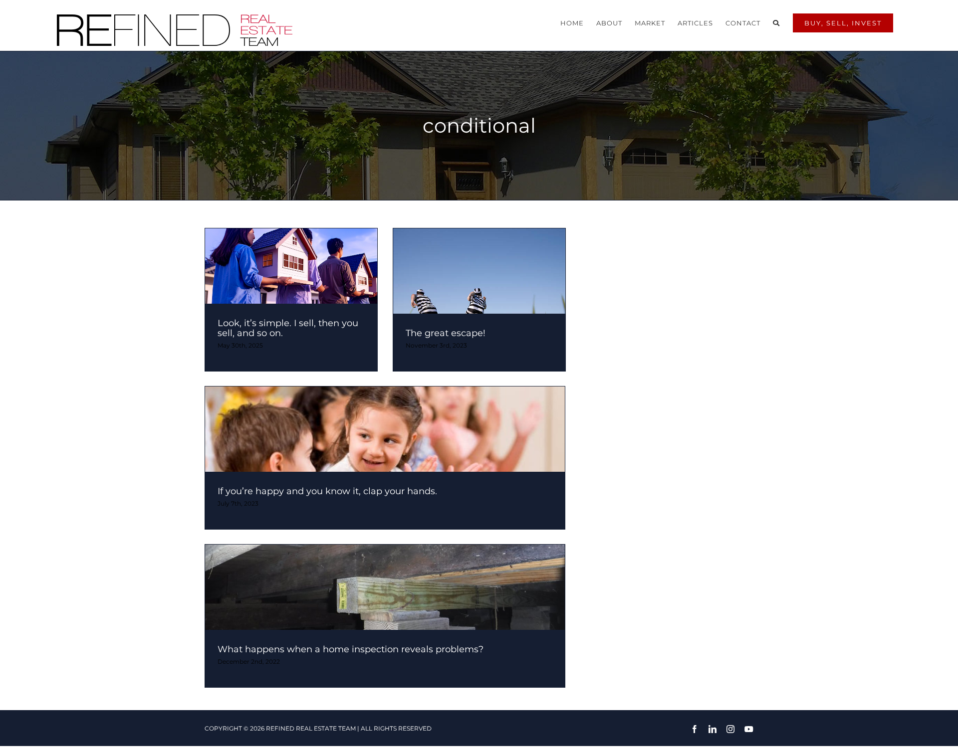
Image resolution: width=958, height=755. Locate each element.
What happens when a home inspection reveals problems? (350, 649)
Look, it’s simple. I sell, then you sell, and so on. (288, 328)
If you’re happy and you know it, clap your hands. (327, 491)
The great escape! (445, 333)
